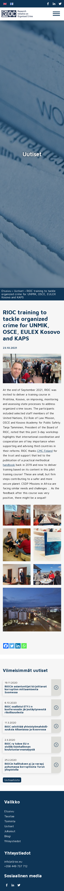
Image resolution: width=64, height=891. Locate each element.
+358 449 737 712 (15, 866)
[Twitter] (12, 645)
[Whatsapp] (24, 645)
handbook (9, 464)
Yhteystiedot (12, 841)
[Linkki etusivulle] (17, 14)
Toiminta (9, 821)
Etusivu (6, 290)
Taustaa (9, 816)
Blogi (7, 836)
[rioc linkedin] (54, 3)
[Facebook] (6, 645)
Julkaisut (9, 831)
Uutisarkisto (12, 780)
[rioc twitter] (60, 3)
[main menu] (56, 14)
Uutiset (19, 290)
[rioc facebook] (48, 3)
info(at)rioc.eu (13, 861)
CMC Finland (45, 450)
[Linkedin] (18, 645)
